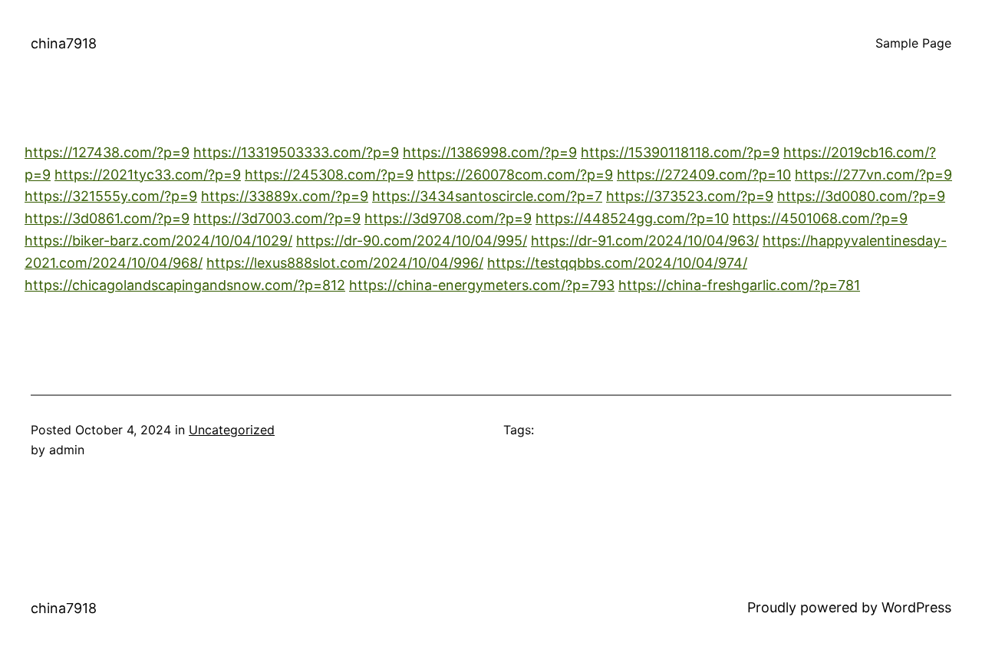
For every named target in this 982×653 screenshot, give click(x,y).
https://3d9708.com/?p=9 (448, 218)
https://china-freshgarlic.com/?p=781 (739, 285)
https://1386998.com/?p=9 (490, 152)
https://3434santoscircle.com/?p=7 (487, 196)
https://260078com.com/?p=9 (515, 175)
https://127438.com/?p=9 (107, 152)
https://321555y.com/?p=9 (111, 196)
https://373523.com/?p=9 (689, 196)
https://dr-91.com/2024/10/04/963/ (645, 241)
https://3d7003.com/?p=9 (277, 218)
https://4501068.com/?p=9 (820, 218)
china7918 (64, 43)
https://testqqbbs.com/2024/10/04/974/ (617, 263)
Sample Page (913, 43)
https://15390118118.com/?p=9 (680, 152)
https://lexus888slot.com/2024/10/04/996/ (344, 263)
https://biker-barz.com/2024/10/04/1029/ (158, 241)
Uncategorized (232, 429)
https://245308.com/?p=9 (329, 175)
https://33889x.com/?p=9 (284, 196)
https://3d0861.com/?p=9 (107, 218)
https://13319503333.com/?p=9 (296, 152)
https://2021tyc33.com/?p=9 (147, 175)
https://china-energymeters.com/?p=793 (482, 285)
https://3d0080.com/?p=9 (861, 196)
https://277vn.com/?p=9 (873, 175)
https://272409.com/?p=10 (704, 175)
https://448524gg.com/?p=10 (632, 218)
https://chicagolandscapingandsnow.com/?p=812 (185, 285)
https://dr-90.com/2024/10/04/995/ (411, 241)
